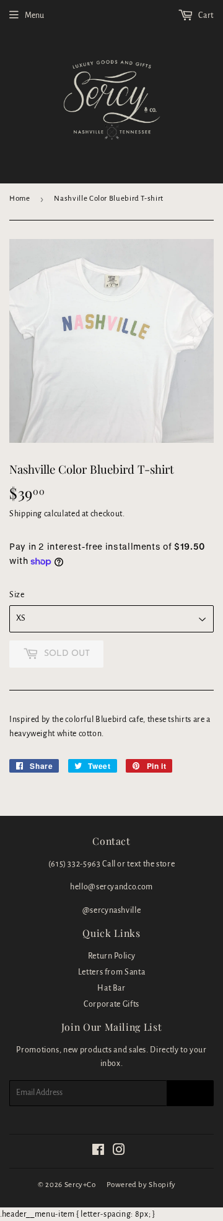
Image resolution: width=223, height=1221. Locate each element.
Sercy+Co (80, 1185)
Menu (34, 15)
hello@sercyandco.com (111, 887)
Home (19, 199)
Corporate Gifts (111, 1004)
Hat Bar (111, 988)
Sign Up (190, 1093)
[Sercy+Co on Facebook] (98, 1152)
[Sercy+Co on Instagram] (119, 1152)
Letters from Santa (112, 972)
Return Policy (111, 956)
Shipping (25, 514)
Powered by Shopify (141, 1185)
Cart (205, 15)
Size (17, 594)
